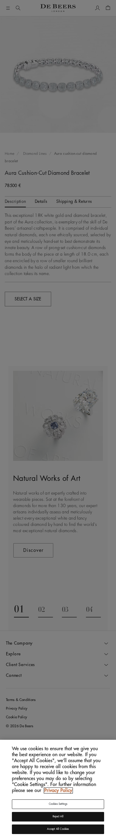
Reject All (58, 816)
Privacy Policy (58, 790)
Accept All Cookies (58, 829)
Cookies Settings (58, 804)
